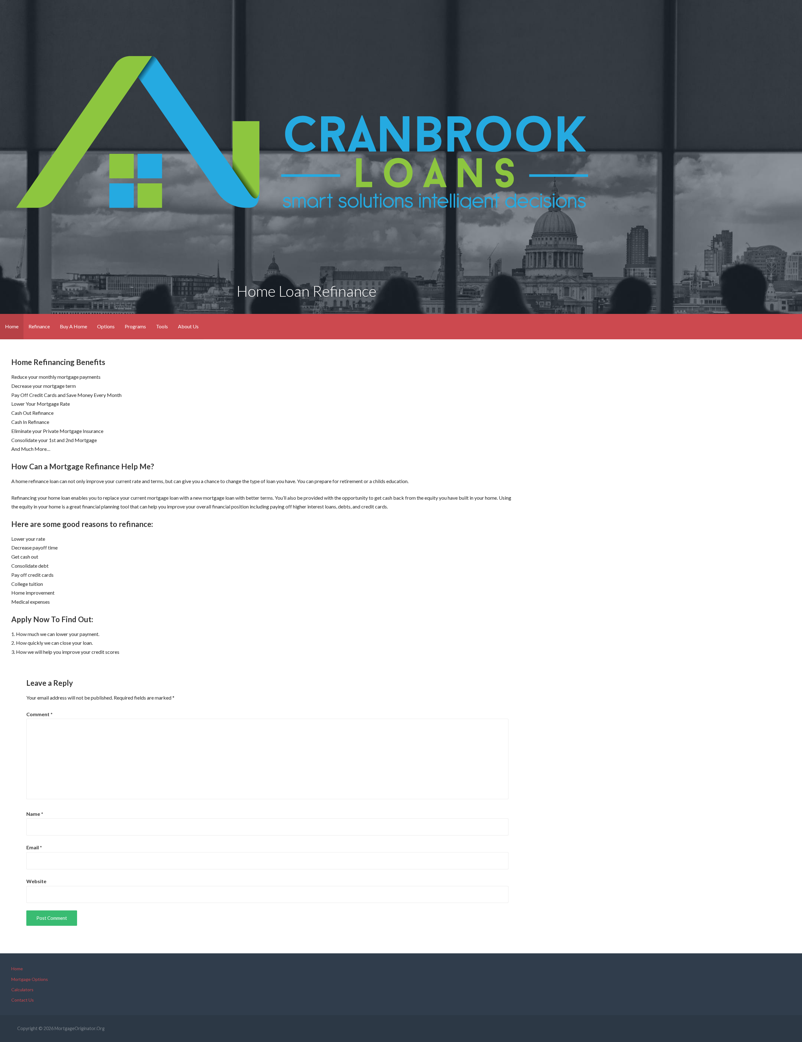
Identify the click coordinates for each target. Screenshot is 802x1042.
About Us (188, 326)
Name (34, 814)
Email (34, 847)
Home (11, 326)
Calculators (22, 989)
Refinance (39, 326)
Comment (39, 714)
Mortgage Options (29, 979)
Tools (162, 326)
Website (36, 881)
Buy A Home (73, 326)
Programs (135, 326)
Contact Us (22, 1000)
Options (106, 326)
